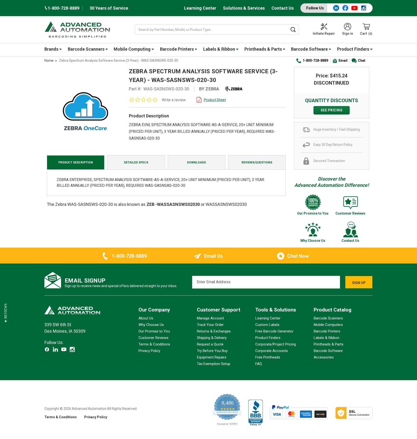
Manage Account (210, 318)
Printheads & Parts (263, 49)
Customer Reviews (153, 338)
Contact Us (282, 8)
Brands (51, 49)
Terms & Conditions (154, 344)
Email (343, 60)
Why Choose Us (151, 325)
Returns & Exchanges (214, 331)
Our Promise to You (154, 331)
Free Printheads (267, 357)
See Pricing (332, 110)
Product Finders (353, 49)
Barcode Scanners (86, 49)
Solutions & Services (244, 8)
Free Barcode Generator (274, 331)
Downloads (196, 162)
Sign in (347, 33)
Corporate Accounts (271, 351)
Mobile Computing (133, 49)
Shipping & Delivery (212, 338)
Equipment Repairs (211, 357)
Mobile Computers (328, 325)
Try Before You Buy (212, 351)
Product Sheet (215, 100)
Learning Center (200, 8)
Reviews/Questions (257, 162)
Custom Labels (267, 325)
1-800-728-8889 (315, 60)
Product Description (75, 162)
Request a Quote (210, 344)
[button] (5, 312)
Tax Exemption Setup (213, 364)
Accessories (324, 357)
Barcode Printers (177, 49)
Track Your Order (210, 325)
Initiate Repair (324, 33)
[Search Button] (293, 29)
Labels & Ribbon (219, 49)
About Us (146, 318)
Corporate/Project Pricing (275, 344)
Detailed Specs (136, 162)
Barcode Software (310, 49)
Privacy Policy (149, 351)
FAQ (258, 364)
